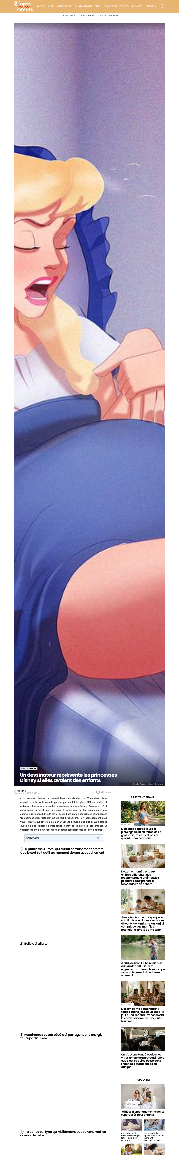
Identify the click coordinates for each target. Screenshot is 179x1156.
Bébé (97, 6)
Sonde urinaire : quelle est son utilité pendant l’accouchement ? (154, 1137)
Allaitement (85, 6)
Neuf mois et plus (66, 6)
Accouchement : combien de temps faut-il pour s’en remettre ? (130, 1137)
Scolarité (136, 6)
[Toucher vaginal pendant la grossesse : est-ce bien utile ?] (154, 1149)
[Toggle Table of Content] (97, 838)
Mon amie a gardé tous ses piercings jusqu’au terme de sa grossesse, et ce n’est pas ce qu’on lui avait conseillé (141, 833)
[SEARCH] (163, 6)
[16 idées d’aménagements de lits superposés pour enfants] (143, 1096)
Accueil (41, 6)
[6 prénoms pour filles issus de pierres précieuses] (131, 1149)
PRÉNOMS (68, 15)
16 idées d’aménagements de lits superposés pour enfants (142, 1113)
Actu (51, 6)
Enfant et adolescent (116, 6)
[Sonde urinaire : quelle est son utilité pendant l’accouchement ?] (154, 1125)
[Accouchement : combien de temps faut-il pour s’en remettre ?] (131, 1125)
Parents (150, 6)
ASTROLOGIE (87, 15)
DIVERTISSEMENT (109, 15)
